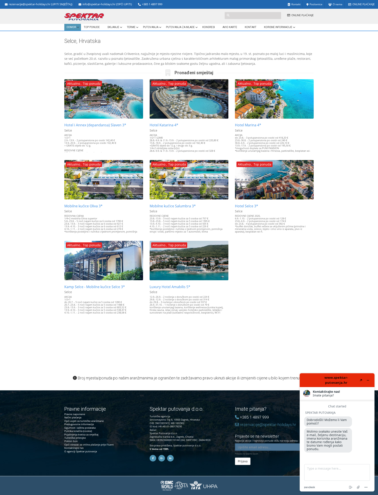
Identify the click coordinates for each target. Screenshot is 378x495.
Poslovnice (316, 4)
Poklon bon (71, 441)
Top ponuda (92, 83)
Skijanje (113, 27)
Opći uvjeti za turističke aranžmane (84, 421)
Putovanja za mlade (180, 27)
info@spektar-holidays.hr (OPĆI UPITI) (107, 4)
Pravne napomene (74, 414)
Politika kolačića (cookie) (78, 431)
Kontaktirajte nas (74, 447)
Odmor (71, 27)
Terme (131, 27)
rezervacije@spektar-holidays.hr (267, 424)
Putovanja (150, 27)
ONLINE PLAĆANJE (363, 4)
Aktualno (73, 83)
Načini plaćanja (72, 417)
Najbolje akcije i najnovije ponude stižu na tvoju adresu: (266, 438)
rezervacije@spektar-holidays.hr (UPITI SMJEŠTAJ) (40, 4)
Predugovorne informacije (79, 424)
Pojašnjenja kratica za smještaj (81, 434)
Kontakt (296, 4)
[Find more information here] (337, 432)
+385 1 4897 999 (152, 4)
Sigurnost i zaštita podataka (80, 427)
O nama (337, 4)
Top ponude (92, 27)
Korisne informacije (278, 27)
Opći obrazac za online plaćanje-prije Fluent (89, 444)
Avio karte (229, 27)
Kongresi (208, 27)
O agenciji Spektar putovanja (80, 451)
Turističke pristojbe (75, 437)
